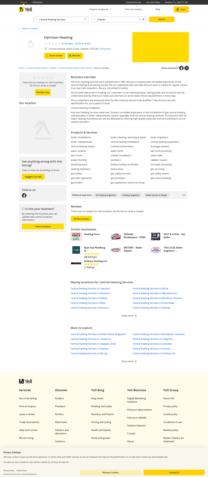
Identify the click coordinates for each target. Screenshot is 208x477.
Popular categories (99, 9)
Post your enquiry (133, 9)
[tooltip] (143, 19)
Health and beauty (101, 430)
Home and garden (100, 438)
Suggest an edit (33, 176)
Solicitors (60, 441)
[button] (85, 19)
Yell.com (23, 2)
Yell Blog (97, 390)
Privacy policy (170, 406)
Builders (59, 398)
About (130, 441)
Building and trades (101, 406)
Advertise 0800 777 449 (176, 2)
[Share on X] (186, 68)
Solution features (136, 425)
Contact (131, 433)
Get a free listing (153, 2)
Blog (158, 9)
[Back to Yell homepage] (26, 9)
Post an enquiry (27, 406)
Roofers (59, 414)
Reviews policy (170, 430)
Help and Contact (28, 430)
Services (25, 390)
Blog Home (97, 398)
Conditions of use (172, 422)
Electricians (61, 422)
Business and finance (102, 414)
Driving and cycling (101, 422)
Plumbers (60, 406)
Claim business (43, 226)
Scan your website (136, 417)
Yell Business (37, 2)
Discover (61, 390)
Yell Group (171, 390)
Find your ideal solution (139, 409)
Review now (43, 92)
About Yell (168, 398)
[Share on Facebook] (181, 68)
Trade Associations (29, 422)
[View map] (43, 130)
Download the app (133, 2)
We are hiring (26, 438)
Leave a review (27, 414)
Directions (105, 48)
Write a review (83, 43)
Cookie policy (170, 414)
